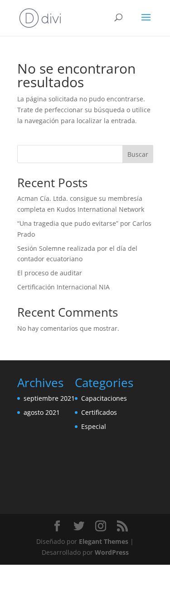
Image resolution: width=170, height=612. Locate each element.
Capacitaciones (104, 398)
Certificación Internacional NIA (63, 287)
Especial (93, 426)
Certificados (99, 412)
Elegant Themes (103, 541)
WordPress (112, 552)
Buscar (137, 154)
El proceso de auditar (49, 273)
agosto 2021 (42, 412)
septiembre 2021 (49, 398)
